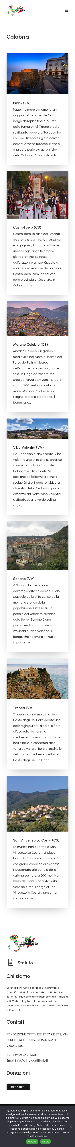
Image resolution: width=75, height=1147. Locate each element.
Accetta (32, 1141)
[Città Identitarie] (16, 10)
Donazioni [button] (18, 1087)
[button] (66, 10)
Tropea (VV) (23, 708)
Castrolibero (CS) (27, 227)
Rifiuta (46, 1141)
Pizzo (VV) (22, 103)
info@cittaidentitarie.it (31, 1060)
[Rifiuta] (70, 1126)
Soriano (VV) (23, 578)
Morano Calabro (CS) (30, 344)
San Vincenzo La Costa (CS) (36, 840)
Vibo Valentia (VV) (28, 447)
